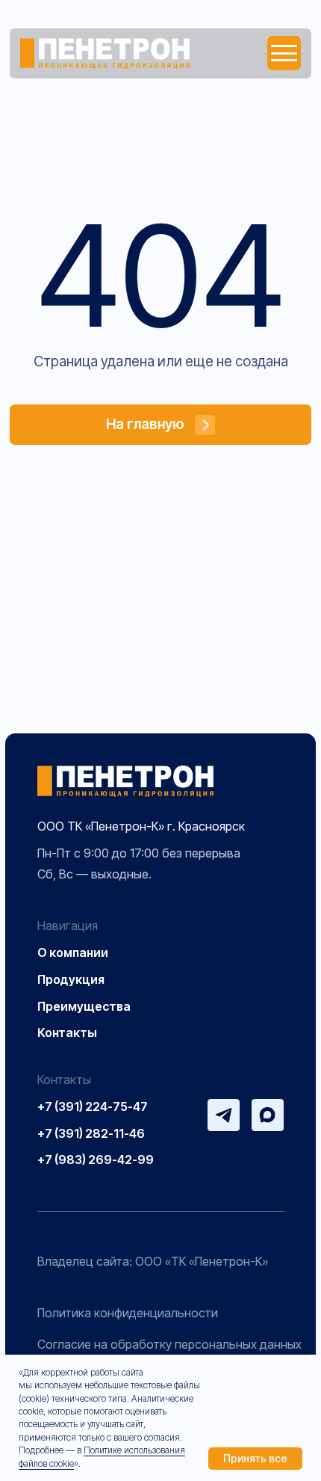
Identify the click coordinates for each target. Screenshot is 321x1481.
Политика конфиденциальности (127, 1312)
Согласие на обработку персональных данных (169, 1344)
